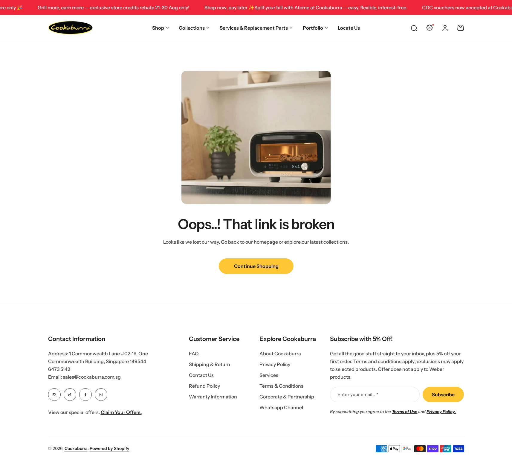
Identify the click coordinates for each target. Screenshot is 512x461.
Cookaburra (76, 448)
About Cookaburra (280, 354)
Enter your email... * (357, 394)
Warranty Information (213, 397)
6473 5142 (59, 369)
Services (268, 375)
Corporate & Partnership (286, 397)
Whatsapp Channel (281, 407)
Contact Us (201, 375)
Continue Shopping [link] (256, 266)
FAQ (194, 354)
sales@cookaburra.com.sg (92, 377)
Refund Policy (204, 386)
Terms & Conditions (281, 386)
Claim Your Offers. (121, 412)
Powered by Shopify (109, 448)
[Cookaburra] (70, 28)
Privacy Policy (274, 364)
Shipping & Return (209, 364)
